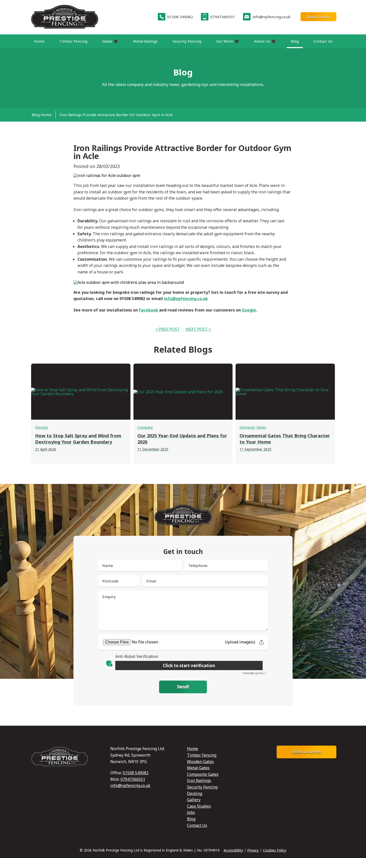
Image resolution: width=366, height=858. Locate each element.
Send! (183, 687)
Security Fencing (187, 41)
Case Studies (199, 806)
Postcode (110, 581)
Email (151, 581)
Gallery (193, 799)
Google (249, 310)
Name (107, 565)
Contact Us (322, 41)
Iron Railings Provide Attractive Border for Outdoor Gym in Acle (116, 114)
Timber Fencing (73, 41)
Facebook (148, 310)
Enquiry (109, 597)
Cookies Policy (274, 850)
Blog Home (42, 114)
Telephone (197, 565)
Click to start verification (189, 665)
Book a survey (306, 752)
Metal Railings (145, 41)
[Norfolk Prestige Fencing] (64, 16)
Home (39, 41)
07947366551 (133, 779)
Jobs (191, 812)
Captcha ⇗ (254, 673)
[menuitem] (43, 115)
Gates (107, 41)
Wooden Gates (200, 761)
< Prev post (167, 329)
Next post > (198, 329)
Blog (295, 41)
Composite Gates (203, 774)
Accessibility (233, 850)
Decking (194, 793)
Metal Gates (198, 768)
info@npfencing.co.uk (186, 298)
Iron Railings (199, 780)
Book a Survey (318, 16)
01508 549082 (135, 773)
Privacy (253, 850)
